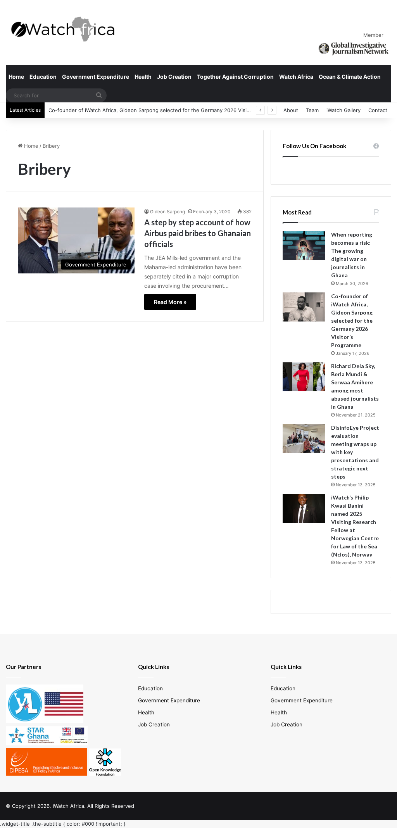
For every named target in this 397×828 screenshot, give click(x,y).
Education (43, 76)
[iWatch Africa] (66, 29)
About (290, 110)
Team (312, 110)
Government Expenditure (95, 76)
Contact (377, 110)
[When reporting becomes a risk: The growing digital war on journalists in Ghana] (304, 245)
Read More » (170, 302)
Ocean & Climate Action (350, 76)
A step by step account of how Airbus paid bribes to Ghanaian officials (197, 233)
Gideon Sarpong (167, 211)
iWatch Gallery (343, 110)
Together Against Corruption (235, 76)
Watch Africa (296, 76)
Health (143, 76)
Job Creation (174, 76)
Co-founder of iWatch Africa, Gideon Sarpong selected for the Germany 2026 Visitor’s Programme (167, 110)
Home (16, 76)
